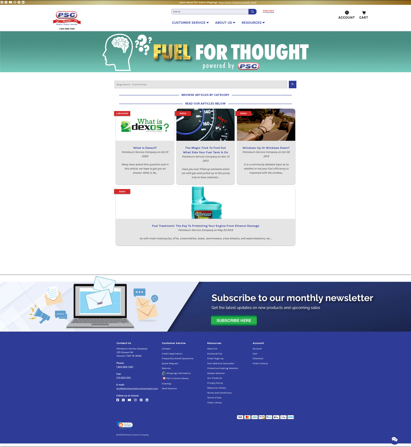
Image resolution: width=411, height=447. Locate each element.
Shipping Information (178, 373)
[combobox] (210, 11)
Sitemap (166, 383)
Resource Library (216, 387)
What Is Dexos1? (145, 148)
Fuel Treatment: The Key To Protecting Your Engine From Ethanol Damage (205, 226)
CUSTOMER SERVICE (189, 23)
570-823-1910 (123, 377)
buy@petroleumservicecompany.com (137, 388)
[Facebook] (3, 2)
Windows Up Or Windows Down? (266, 148)
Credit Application (172, 353)
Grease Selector (216, 373)
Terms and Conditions (219, 392)
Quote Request (170, 363)
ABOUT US (224, 23)
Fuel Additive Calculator (220, 363)
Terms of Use (214, 397)
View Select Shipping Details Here (237, 2)
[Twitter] (7, 2)
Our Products (214, 378)
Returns (166, 368)
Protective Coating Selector (222, 368)
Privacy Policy (215, 383)
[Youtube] (11, 2)
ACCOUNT (346, 17)
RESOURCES (252, 23)
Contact (166, 348)
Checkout (258, 358)
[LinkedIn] (23, 2)
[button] (124, 425)
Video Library (214, 402)
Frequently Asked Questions (177, 358)
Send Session (169, 388)
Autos (183, 113)
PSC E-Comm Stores (177, 378)
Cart (255, 353)
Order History (260, 363)
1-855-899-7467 (124, 366)
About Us (212, 348)
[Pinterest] (19, 2)
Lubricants (122, 113)
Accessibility (214, 353)
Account (257, 348)
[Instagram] (15, 2)
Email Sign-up (215, 358)
